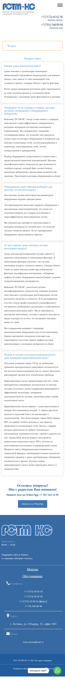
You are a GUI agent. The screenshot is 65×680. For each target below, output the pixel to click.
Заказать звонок (55, 20)
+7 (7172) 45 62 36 (52, 16)
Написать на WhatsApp (32, 504)
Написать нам (56, 27)
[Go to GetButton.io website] (57, 677)
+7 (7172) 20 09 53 (28, 601)
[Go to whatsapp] (57, 671)
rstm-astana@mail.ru (33, 642)
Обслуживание (33, 576)
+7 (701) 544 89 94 (52, 24)
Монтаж (32, 569)
